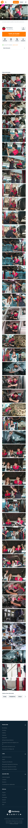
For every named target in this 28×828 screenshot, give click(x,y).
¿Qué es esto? (15, 44)
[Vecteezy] (2, 2)
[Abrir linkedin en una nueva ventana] (11, 813)
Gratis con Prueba (14, 34)
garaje (4, 696)
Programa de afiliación (7, 761)
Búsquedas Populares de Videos (9, 768)
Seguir (23, 29)
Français (4, 801)
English (4, 792)
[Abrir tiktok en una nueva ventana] (15, 813)
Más (3, 804)
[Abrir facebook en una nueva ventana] (7, 813)
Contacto (4, 779)
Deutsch (4, 799)
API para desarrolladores (8, 739)
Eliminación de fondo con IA (8, 746)
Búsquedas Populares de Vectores (10, 763)
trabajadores (12, 696)
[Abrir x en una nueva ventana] (17, 813)
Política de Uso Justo (13, 823)
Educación (4, 737)
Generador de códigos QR (8, 748)
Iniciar (21, 2)
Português (4, 796)
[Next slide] (22, 696)
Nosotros (4, 781)
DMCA (3, 758)
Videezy (4, 732)
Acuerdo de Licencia (6, 756)
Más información (6, 47)
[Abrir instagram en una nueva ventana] (9, 813)
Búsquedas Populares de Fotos (9, 766)
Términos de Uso (8, 822)
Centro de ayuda (6, 776)
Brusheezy (4, 727)
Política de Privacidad (17, 822)
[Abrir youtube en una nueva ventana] (20, 813)
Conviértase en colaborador (8, 784)
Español (4, 794)
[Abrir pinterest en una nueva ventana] (13, 813)
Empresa (4, 734)
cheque (20, 696)
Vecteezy (4, 729)
